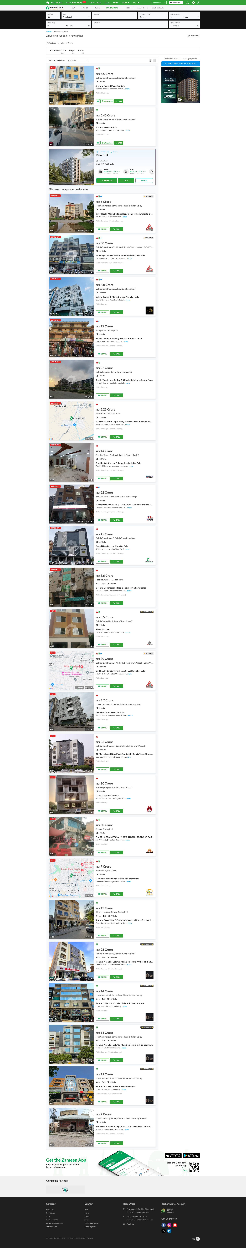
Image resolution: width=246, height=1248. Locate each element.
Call (120, 101)
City (64, 14)
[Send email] (98, 101)
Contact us (50, 1213)
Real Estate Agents (92, 1223)
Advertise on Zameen (54, 1223)
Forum (87, 1216)
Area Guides (95, 3)
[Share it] (89, 102)
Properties (56, 3)
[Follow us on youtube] (175, 1227)
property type (145, 14)
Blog (107, 3)
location (97, 14)
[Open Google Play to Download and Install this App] (191, 1157)
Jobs (48, 1216)
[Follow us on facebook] (164, 1227)
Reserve (108, 180)
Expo (87, 1220)
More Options (175, 23)
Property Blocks (75, 2)
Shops (71, 51)
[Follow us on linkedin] (170, 1233)
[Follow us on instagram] (170, 1227)
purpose (50, 14)
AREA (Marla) (175, 14)
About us (50, 1209)
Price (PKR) (51, 23)
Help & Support (52, 1220)
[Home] (47, 2)
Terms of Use (51, 1227)
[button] (53, 17)
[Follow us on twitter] (164, 1233)
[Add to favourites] (91, 102)
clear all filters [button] (67, 43)
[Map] (86, 102)
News (87, 1213)
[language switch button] (188, 2)
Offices (80, 51)
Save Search (195, 35)
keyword (97, 23)
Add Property (90, 1227)
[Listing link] (102, 85)
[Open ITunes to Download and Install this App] (174, 1157)
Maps (115, 3)
